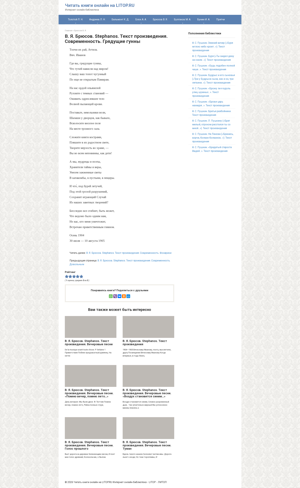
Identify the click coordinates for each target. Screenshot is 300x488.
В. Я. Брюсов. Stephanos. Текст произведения (145, 342)
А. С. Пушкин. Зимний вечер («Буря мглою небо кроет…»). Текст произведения (212, 46)
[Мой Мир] (128, 296)
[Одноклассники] (124, 296)
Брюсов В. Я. (160, 19)
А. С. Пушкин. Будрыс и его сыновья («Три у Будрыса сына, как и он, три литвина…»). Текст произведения (213, 79)
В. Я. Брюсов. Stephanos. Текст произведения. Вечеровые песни (89, 342)
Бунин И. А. (203, 19)
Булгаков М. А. (182, 19)
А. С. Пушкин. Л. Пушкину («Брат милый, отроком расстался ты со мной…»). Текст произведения (211, 124)
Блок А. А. (141, 19)
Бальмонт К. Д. (120, 19)
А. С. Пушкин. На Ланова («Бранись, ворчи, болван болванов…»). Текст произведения (212, 137)
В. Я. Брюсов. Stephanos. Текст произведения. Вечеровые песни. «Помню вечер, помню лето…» (89, 393)
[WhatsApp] (111, 296)
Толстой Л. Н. (75, 19)
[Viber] (115, 296)
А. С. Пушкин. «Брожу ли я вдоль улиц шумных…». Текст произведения (211, 92)
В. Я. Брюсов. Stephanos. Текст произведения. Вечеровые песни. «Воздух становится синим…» (147, 393)
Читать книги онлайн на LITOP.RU (100, 5)
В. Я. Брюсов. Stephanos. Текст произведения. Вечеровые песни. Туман (147, 445)
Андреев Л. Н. (97, 19)
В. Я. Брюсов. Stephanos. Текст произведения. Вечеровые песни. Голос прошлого (89, 445)
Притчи (220, 19)
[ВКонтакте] (119, 296)
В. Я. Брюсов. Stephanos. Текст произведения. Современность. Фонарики (128, 252)
